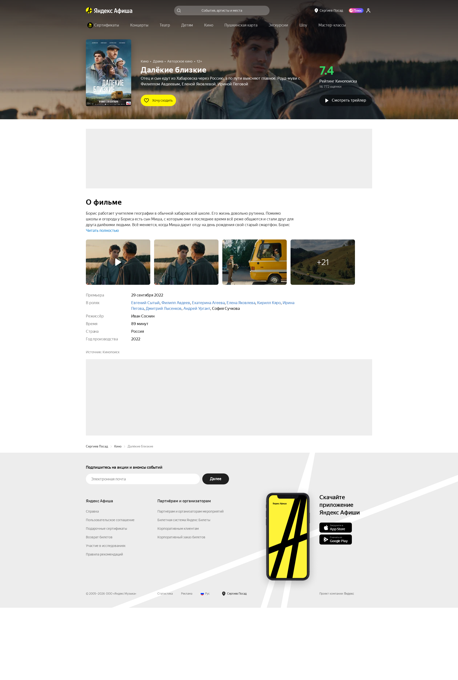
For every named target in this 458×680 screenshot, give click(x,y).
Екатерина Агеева (208, 303)
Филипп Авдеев (175, 303)
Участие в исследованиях (105, 618)
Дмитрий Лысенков (164, 308)
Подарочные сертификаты (106, 601)
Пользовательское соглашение (110, 592)
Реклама (186, 666)
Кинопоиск (111, 352)
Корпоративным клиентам (178, 601)
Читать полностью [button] (102, 230)
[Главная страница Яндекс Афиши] (89, 10)
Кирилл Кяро (269, 303)
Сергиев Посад (97, 518)
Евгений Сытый (145, 303)
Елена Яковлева (241, 303)
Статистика (165, 666)
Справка (92, 584)
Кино (117, 518)
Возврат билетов (99, 609)
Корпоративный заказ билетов (181, 609)
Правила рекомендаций (104, 626)
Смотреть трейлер (349, 100)
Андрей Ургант (196, 308)
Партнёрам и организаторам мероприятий (190, 584)
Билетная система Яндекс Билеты (183, 592)
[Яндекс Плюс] (356, 10)
